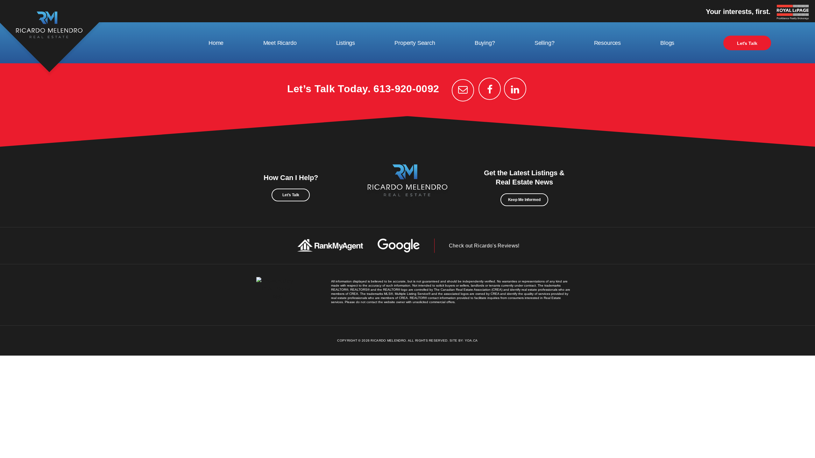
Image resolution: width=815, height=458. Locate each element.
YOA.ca (471, 340)
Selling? (545, 43)
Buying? (485, 43)
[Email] (463, 90)
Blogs (667, 43)
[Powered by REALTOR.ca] (276, 295)
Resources (607, 43)
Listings (345, 43)
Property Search (414, 43)
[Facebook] (489, 89)
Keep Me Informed (524, 200)
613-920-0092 (406, 88)
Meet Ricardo (280, 43)
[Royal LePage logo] (794, 13)
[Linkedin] (515, 89)
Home (216, 43)
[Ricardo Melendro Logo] (407, 187)
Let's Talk (747, 43)
